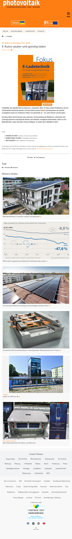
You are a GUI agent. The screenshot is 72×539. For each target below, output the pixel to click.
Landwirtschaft (30, 31)
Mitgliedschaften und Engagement (28, 492)
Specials (5, 31)
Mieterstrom (26, 473)
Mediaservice (11, 492)
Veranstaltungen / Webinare (52, 498)
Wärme (37, 464)
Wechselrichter (36, 459)
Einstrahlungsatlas (16, 31)
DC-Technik (23, 459)
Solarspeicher (49, 459)
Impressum (43, 487)
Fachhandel (39, 473)
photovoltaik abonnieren (59, 492)
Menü (68, 16)
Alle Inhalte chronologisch (32, 481)
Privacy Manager (18, 498)
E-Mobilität (7, 167)
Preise (65, 464)
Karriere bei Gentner (56, 487)
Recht (46, 464)
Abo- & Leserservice (10, 481)
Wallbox (15, 167)
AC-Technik (62, 459)
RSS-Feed (38, 498)
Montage (26, 468)
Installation (37, 468)
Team (66, 487)
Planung (17, 464)
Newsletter (45, 492)
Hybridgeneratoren (13, 468)
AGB (20, 481)
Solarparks (48, 468)
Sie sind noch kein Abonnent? (45, 149)
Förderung (55, 464)
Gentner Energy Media (31, 487)
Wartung (8, 464)
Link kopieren (40, 157)
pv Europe (29, 498)
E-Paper (18, 487)
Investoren (41, 31)
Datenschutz (9, 487)
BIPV (48, 473)
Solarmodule (10, 459)
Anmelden (47, 481)
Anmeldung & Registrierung (61, 481)
